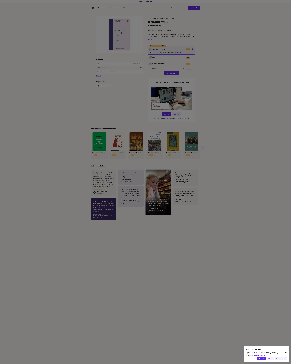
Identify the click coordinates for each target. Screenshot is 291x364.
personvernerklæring (259, 355)
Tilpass (270, 359)
